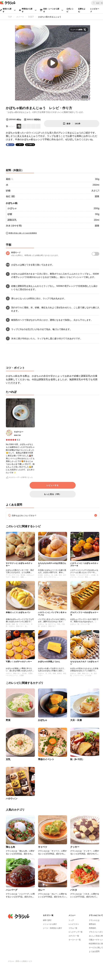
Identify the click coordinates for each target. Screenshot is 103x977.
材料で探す (47, 920)
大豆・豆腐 (76, 720)
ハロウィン (11, 798)
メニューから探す (50, 924)
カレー (41, 889)
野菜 (8, 720)
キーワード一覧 (75, 940)
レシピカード (94, 10)
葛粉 (8, 179)
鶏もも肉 (10, 847)
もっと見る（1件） (52, 494)
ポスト (21, 144)
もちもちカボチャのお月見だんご (52, 564)
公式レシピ (70, 10)
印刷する (31, 144)
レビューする (53, 485)
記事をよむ (81, 10)
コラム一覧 (73, 928)
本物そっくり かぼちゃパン (18, 612)
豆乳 (8, 759)
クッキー (75, 847)
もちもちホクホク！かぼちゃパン (84, 662)
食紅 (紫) (10, 196)
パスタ (73, 889)
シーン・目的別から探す (52, 928)
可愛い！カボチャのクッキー (19, 661)
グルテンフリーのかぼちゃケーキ (84, 613)
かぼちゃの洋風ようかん (49, 661)
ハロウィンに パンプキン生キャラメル (52, 613)
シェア (11, 144)
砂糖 (8, 190)
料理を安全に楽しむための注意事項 (23, 233)
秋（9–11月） (77, 759)
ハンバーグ (11, 889)
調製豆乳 (12, 220)
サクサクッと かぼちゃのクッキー (19, 564)
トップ (71, 920)
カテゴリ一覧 (74, 936)
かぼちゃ (12, 208)
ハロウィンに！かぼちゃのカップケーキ (84, 564)
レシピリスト (74, 924)
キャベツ (42, 847)
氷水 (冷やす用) (14, 225)
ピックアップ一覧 (75, 932)
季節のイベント (46, 759)
